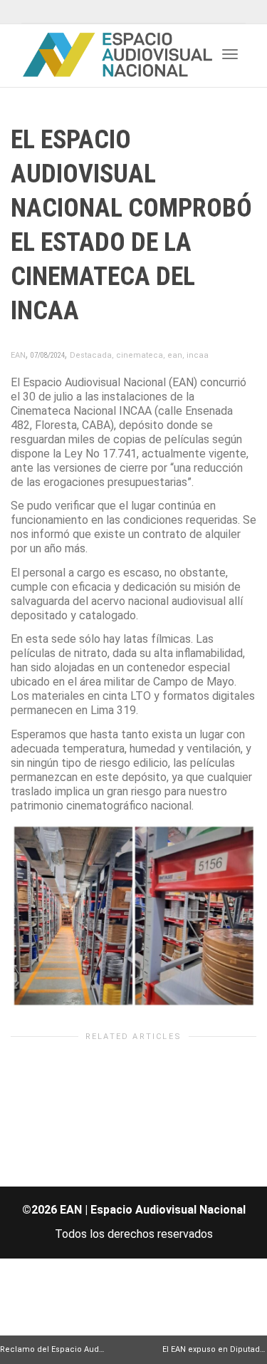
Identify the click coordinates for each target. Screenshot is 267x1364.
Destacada (91, 355)
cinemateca (139, 355)
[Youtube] (82, 12)
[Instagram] (106, 12)
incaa (198, 355)
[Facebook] (58, 12)
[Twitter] (34, 12)
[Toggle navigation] (230, 54)
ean (174, 355)
